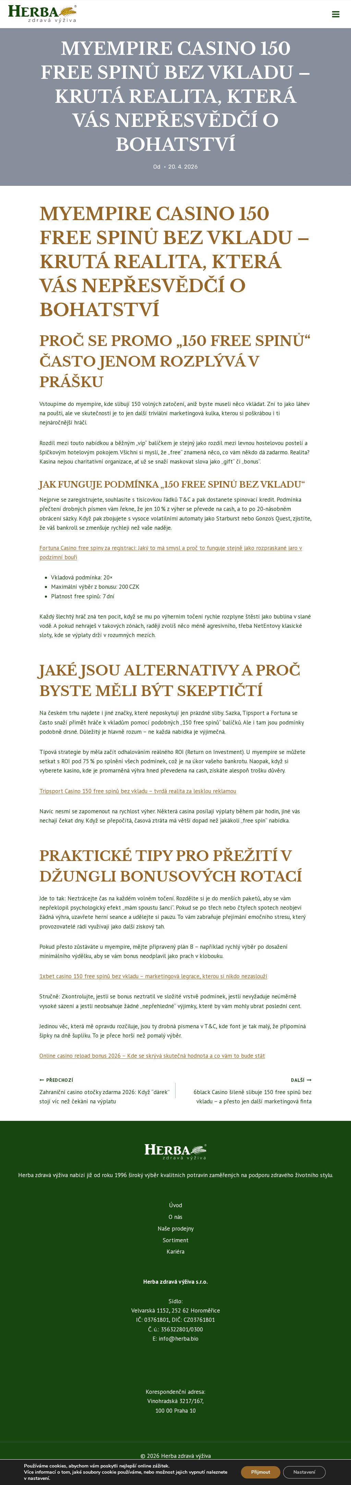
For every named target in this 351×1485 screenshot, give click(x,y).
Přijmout (260, 1472)
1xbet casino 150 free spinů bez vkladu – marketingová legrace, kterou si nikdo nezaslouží (153, 976)
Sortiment (176, 1240)
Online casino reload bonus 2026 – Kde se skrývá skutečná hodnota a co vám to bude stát (152, 1055)
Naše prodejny (176, 1228)
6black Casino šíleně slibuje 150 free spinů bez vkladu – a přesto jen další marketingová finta (253, 1091)
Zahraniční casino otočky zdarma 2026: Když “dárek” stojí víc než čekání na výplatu (104, 1091)
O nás (175, 1217)
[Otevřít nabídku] (335, 14)
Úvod (175, 1205)
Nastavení (304, 1472)
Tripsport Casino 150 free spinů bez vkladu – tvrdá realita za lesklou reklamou (137, 791)
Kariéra (175, 1251)
